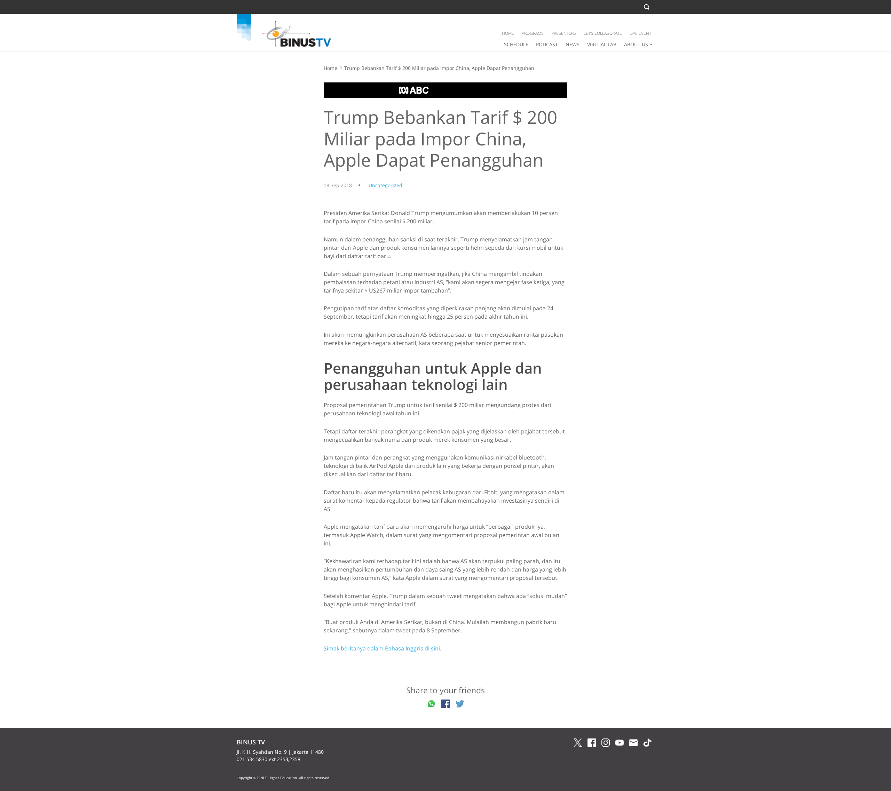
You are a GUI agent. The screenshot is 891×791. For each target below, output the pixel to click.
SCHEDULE (516, 44)
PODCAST (547, 44)
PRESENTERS (563, 33)
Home (330, 68)
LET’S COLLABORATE (603, 33)
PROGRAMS (533, 33)
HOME (508, 33)
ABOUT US (636, 44)
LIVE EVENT (640, 33)
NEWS (572, 44)
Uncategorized (385, 185)
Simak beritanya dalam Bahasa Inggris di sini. (382, 648)
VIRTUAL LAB (601, 44)
